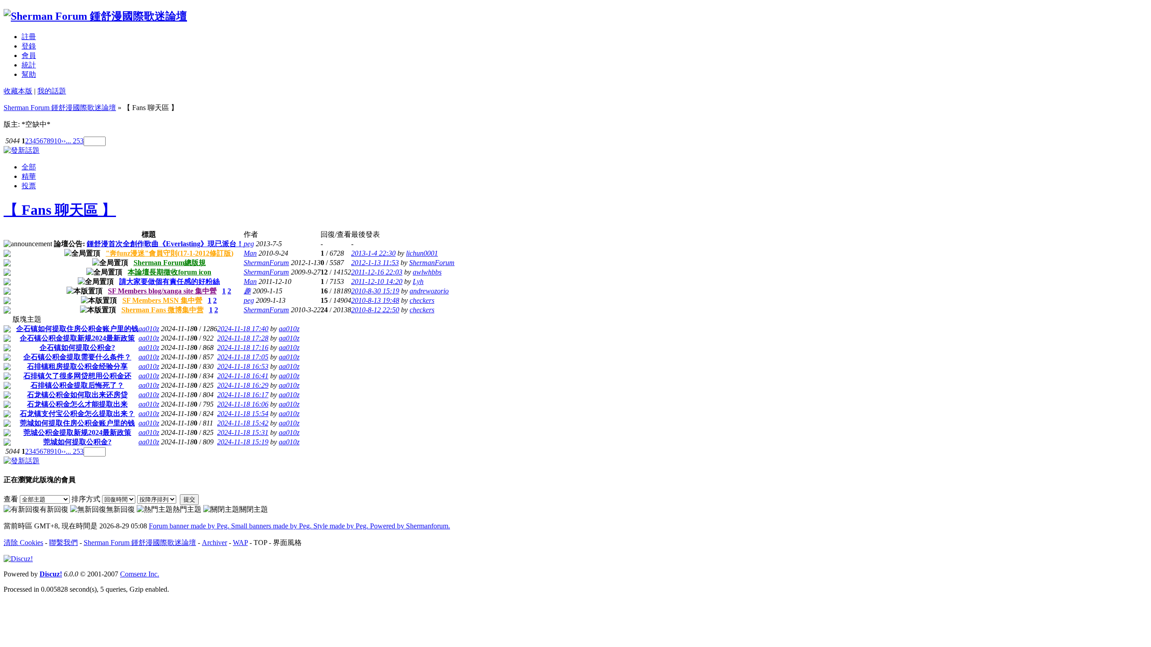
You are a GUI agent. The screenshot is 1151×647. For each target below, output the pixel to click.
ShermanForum (266, 262)
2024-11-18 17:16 (242, 347)
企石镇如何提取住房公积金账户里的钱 (77, 328)
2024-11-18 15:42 (242, 423)
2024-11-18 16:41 (242, 376)
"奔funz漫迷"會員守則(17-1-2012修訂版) (169, 253)
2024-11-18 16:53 (242, 366)
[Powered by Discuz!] (18, 559)
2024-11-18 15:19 (242, 442)
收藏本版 (18, 91)
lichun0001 (422, 253)
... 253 (75, 141)
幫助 (29, 74)
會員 (29, 55)
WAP (240, 542)
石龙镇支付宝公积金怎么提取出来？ (77, 413)
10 (57, 141)
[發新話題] (22, 150)
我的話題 (51, 91)
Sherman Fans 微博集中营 (162, 310)
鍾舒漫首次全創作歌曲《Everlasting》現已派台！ (165, 244)
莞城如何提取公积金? (77, 442)
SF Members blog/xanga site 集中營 (162, 291)
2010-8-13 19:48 (375, 300)
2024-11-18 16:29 (242, 385)
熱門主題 (187, 509)
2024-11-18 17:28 (242, 338)
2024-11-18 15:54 (242, 413)
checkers (422, 300)
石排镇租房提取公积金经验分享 (77, 366)
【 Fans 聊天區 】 (60, 210)
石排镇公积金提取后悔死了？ (77, 385)
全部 (29, 167)
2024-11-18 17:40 (242, 328)
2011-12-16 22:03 (376, 272)
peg (249, 244)
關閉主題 (253, 509)
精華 (29, 176)
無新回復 (120, 509)
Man (250, 253)
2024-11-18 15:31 (242, 432)
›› (63, 141)
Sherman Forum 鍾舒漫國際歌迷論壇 (60, 107)
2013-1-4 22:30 (373, 253)
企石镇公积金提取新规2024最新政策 (77, 338)
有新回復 (54, 509)
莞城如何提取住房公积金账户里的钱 (77, 423)
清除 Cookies (23, 542)
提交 (189, 499)
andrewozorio (429, 291)
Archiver (214, 542)
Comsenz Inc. (139, 574)
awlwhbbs (427, 272)
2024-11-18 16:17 (242, 395)
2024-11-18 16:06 (242, 404)
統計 (29, 65)
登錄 (29, 46)
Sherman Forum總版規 (170, 262)
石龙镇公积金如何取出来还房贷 (77, 395)
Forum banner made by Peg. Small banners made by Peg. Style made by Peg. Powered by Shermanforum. (299, 526)
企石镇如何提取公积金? (77, 347)
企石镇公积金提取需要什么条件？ (77, 357)
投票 (29, 186)
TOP (260, 542)
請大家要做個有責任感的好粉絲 (169, 281)
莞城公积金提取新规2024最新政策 (77, 432)
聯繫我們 (63, 542)
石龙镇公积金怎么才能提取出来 (77, 404)
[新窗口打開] (7, 254)
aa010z (148, 328)
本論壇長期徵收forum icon (169, 272)
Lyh (418, 281)
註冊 (29, 36)
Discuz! (51, 574)
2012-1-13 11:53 (375, 262)
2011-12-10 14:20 (376, 281)
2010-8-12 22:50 (375, 310)
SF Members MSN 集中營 (162, 300)
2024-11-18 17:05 (242, 357)
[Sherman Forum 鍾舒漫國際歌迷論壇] (95, 16)
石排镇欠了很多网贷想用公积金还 (77, 376)
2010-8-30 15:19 (375, 291)
